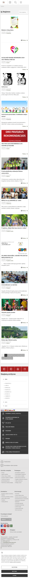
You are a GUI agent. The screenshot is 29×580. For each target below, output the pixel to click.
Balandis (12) (8, 391)
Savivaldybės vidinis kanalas (10, 465)
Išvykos (8, 176)
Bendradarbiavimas (5, 481)
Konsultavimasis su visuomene (21, 498)
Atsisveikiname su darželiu (9, 285)
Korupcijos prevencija (19, 505)
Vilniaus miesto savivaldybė (16, 532)
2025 (6, 402)
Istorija (2, 472)
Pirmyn (11, 358)
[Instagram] (8, 526)
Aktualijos (8, 90)
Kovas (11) (7, 394)
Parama (7, 438)
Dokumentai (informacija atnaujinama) (12, 418)
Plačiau (24, 40)
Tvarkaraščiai (7, 461)
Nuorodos (17, 493)
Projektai (8, 423)
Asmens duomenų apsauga (21, 497)
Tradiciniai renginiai (5, 479)
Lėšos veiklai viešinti (5, 498)
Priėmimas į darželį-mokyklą (13, 413)
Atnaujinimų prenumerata (12, 452)
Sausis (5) (7, 398)
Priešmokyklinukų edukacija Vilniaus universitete (12, 172)
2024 (6, 406)
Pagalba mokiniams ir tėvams (21, 479)
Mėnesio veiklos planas (11, 442)
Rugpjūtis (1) (8, 383)
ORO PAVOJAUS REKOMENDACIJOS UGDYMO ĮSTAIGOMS (11, 144)
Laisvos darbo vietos (11, 434)
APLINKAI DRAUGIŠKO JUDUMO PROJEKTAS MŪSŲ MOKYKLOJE (14, 256)
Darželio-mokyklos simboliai (7, 477)
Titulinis (2, 6)
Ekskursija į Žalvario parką (9, 340)
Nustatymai (14, 567)
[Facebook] (2, 526)
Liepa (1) (7, 385)
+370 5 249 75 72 (6, 541)
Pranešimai (8, 33)
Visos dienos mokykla (19, 476)
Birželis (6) (7, 387)
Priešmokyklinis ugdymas (20, 474)
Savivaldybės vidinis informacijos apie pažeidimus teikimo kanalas (15, 447)
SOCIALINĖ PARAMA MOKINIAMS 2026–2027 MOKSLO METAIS (13, 58)
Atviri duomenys (18, 510)
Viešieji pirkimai (4, 501)
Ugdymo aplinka (4, 474)
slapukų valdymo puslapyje (15, 562)
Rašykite (4, 519)
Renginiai (8, 288)
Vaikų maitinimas (9, 426)
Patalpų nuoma (18, 482)
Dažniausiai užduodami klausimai (20, 501)
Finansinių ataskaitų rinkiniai (7, 496)
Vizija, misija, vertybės (6, 476)
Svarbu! (8, 62)
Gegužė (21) (7, 389)
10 (8, 358)
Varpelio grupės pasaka (8, 312)
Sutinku (14, 575)
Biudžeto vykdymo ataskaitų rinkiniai (7, 494)
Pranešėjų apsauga (19, 503)
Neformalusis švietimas (20, 477)
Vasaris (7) (7, 396)
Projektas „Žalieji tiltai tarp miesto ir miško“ (14, 228)
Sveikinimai (8, 203)
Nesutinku (14, 571)
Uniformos (4, 87)
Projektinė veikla (9, 231)
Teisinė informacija (19, 508)
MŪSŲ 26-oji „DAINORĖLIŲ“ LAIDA (11, 200)
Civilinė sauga (18, 506)
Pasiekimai (8, 430)
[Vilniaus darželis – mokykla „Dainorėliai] (3, 2)
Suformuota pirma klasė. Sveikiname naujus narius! (14, 115)
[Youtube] (5, 526)
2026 (6, 379)
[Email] (11, 526)
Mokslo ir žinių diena (7, 30)
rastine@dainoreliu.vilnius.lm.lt (9, 542)
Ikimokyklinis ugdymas (20, 472)
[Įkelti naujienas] (10, 2)
